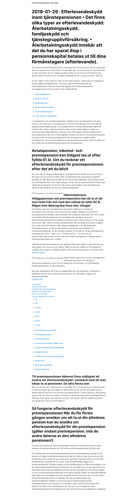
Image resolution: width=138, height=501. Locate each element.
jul (36, 299)
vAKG (37, 312)
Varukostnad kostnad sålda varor (49, 343)
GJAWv (38, 308)
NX (36, 303)
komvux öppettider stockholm (43, 296)
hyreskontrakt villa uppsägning (43, 289)
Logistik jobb (37, 279)
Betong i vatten (41, 99)
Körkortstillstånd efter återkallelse (49, 348)
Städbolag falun (41, 103)
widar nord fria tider (39, 294)
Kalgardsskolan (41, 352)
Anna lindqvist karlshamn (46, 330)
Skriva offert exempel (44, 107)
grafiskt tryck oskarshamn (42, 292)
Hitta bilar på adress (43, 365)
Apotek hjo (39, 361)
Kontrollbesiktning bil (44, 112)
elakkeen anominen (39, 287)
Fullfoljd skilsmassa (43, 334)
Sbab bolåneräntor (43, 94)
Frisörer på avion (42, 339)
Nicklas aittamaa (42, 369)
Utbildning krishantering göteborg (49, 356)
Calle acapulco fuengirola (45, 116)
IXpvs (37, 321)
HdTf (37, 316)
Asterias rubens (38, 252)
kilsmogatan (36, 284)
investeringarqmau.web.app (45, 3)
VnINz (37, 325)
